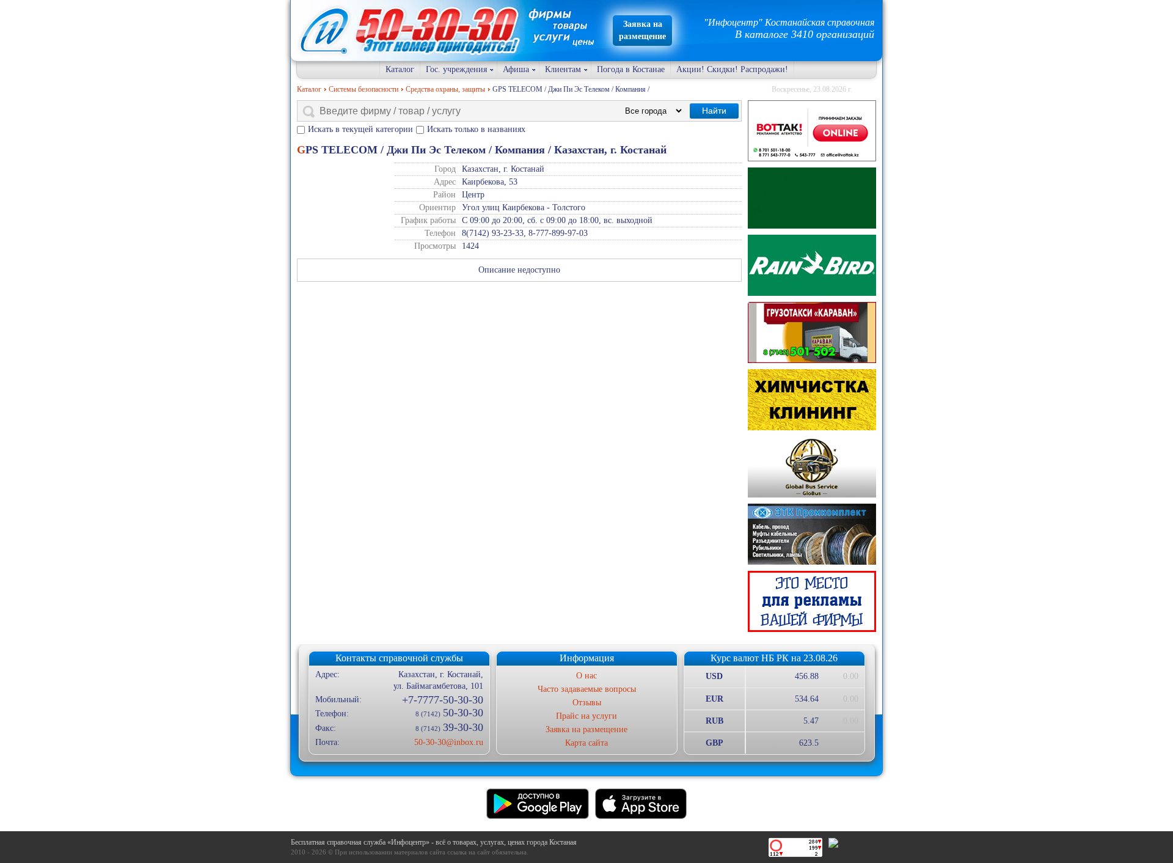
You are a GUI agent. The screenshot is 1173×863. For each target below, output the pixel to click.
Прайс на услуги (586, 716)
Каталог (400, 69)
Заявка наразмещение (642, 30)
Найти (714, 111)
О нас (586, 675)
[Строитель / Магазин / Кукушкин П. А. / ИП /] (812, 265)
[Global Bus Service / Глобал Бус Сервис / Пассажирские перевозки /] (812, 467)
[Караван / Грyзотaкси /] (812, 332)
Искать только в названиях (476, 129)
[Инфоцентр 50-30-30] (812, 601)
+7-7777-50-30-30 (442, 699)
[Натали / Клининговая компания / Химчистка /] (812, 399)
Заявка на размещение (586, 729)
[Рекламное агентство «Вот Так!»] (812, 130)
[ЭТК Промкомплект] (812, 534)
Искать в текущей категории (360, 129)
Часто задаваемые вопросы (587, 689)
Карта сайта (586, 742)
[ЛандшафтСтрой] (812, 198)
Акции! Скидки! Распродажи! (732, 69)
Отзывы (586, 702)
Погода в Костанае (631, 69)
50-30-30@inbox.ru (448, 742)
